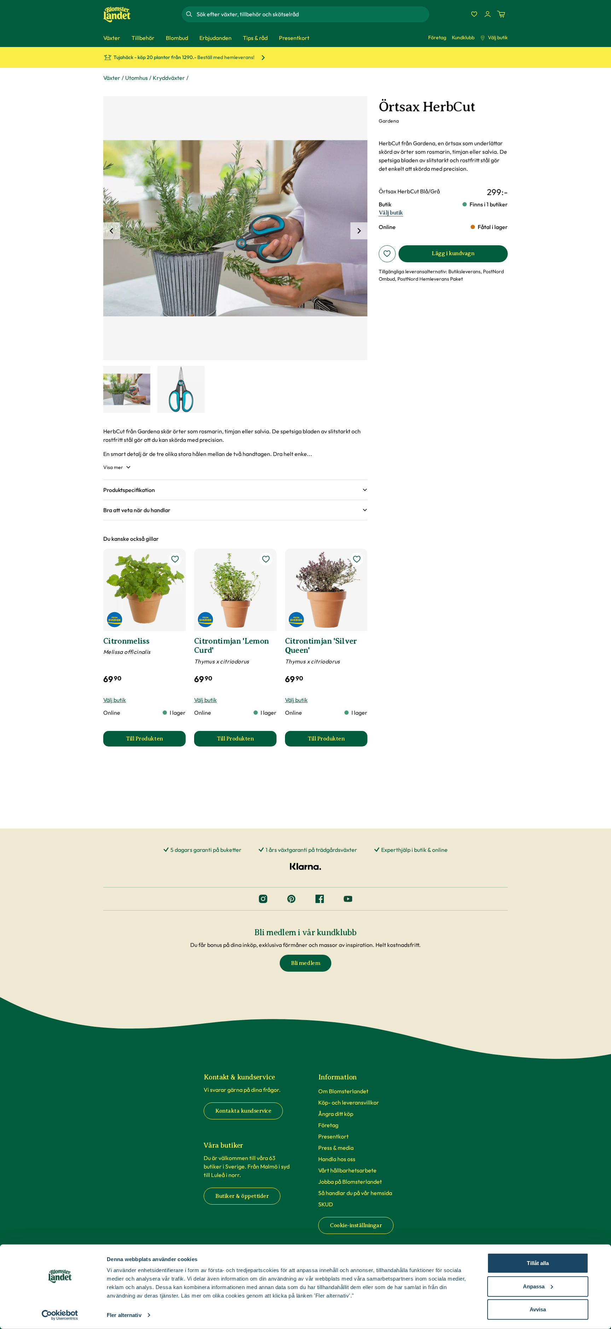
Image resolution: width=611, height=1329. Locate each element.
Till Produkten (156, 741)
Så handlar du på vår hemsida (355, 1192)
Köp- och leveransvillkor (348, 1102)
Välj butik (498, 37)
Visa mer (113, 467)
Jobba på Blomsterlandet (350, 1181)
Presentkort (333, 1136)
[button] (235, 490)
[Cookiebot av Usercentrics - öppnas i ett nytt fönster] (60, 1315)
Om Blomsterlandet (343, 1091)
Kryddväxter (169, 77)
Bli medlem (305, 963)
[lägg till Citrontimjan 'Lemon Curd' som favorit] (266, 559)
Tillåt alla (538, 1263)
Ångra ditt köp (335, 1113)
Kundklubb (463, 37)
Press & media (336, 1147)
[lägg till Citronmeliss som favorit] (175, 559)
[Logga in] (487, 14)
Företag (437, 37)
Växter (111, 77)
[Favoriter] (474, 14)
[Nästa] (358, 230)
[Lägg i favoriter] (387, 253)
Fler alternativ (124, 1315)
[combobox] (312, 14)
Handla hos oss (336, 1159)
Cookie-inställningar (356, 1225)
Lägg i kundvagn (453, 253)
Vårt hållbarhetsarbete (347, 1170)
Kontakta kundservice (243, 1111)
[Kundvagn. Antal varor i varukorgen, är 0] (501, 14)
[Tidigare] (111, 230)
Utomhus (136, 77)
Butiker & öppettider (242, 1196)
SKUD (325, 1204)
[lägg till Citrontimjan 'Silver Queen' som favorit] (356, 559)
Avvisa (538, 1309)
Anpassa (534, 1286)
